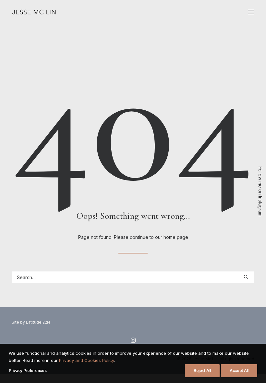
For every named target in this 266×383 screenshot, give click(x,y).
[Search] (133, 277)
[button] (251, 12)
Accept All (239, 370)
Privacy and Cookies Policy (86, 360)
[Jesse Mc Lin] (34, 12)
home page (175, 237)
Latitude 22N (38, 322)
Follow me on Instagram (260, 191)
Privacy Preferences (27, 370)
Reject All (202, 370)
